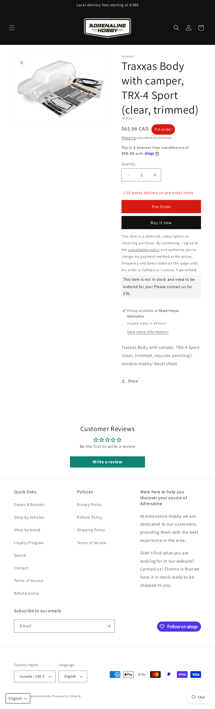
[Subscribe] (108, 626)
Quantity (128, 164)
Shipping (128, 137)
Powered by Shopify (66, 696)
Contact (21, 567)
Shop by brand (27, 529)
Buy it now (161, 222)
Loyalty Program (29, 542)
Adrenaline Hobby (38, 696)
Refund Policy (89, 517)
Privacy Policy (89, 504)
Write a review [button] (107, 462)
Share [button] (133, 380)
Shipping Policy (91, 529)
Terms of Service (28, 580)
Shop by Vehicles (29, 517)
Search (20, 555)
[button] (12, 28)
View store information (148, 331)
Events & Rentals (29, 504)
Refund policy (26, 593)
